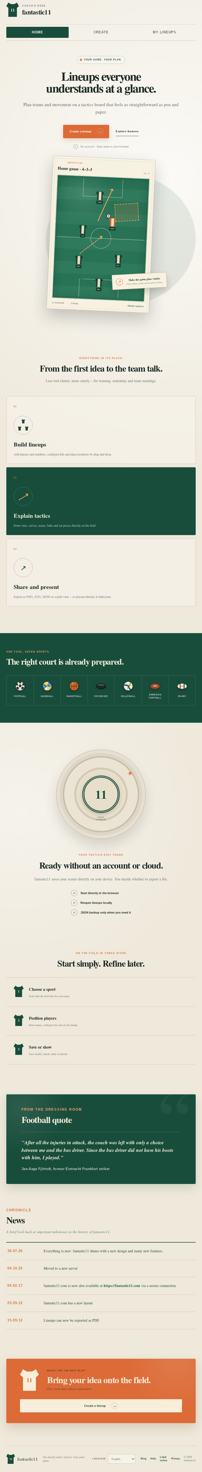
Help (153, 1458)
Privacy (175, 1458)
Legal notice (163, 1459)
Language (99, 1459)
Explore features (127, 131)
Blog (144, 1458)
